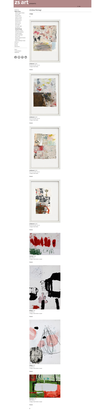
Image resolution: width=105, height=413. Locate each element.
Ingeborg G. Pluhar (19, 30)
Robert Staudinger (19, 35)
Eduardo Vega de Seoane (20, 38)
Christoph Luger (18, 26)
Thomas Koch (18, 22)
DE (77, 6)
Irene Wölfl (17, 39)
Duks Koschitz (18, 23)
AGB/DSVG (17, 52)
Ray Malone (17, 27)
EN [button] (79, 6)
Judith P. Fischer (18, 17)
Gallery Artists (18, 11)
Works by (16, 42)
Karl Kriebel (17, 24)
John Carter (17, 14)
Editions (16, 45)
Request (31, 69)
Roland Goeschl (18, 20)
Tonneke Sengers (18, 33)
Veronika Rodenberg (19, 32)
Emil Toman (17, 36)
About (16, 49)
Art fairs (16, 43)
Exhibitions (17, 10)
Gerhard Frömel (18, 19)
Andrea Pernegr (18, 29)
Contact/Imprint (18, 51)
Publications (17, 46)
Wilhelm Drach (18, 16)
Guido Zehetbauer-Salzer (20, 41)
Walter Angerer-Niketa (19, 13)
